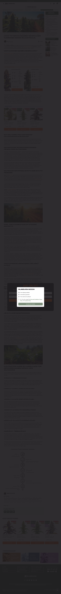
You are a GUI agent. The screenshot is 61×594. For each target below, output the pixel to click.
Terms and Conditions (34, 299)
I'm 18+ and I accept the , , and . (31, 300)
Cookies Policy (28, 300)
